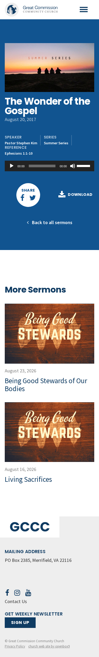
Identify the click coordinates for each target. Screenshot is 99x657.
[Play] (11, 166)
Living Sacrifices (28, 479)
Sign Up (20, 622)
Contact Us (16, 601)
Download (80, 194)
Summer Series (56, 143)
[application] (50, 166)
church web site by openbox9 (49, 646)
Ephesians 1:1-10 (18, 153)
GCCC (30, 526)
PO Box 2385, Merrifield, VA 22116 (38, 560)
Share (28, 190)
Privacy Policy (15, 646)
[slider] (84, 165)
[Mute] (72, 166)
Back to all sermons (51, 222)
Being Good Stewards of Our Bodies (46, 384)
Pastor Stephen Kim (21, 143)
